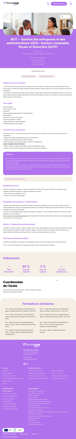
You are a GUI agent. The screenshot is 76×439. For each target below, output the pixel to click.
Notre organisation (7, 373)
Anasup (4, 383)
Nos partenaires (6, 381)
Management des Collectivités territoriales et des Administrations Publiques (48, 412)
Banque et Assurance (34, 395)
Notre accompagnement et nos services (13, 378)
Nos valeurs (5, 370)
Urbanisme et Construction (35, 424)
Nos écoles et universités (8, 376)
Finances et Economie (34, 405)
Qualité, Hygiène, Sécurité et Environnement (40, 416)
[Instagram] (27, 364)
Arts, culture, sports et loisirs (35, 393)
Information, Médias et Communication (38, 407)
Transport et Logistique (34, 422)
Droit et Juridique (33, 397)
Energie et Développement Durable (37, 399)
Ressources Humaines (33, 418)
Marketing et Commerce (34, 414)
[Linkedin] (24, 364)
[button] (48, 4)
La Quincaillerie (14, 436)
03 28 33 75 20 (27, 357)
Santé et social (32, 420)
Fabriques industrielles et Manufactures (38, 403)
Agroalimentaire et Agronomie (36, 391)
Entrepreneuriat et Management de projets (39, 401)
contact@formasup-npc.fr (30, 359)
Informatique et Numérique (35, 409)
